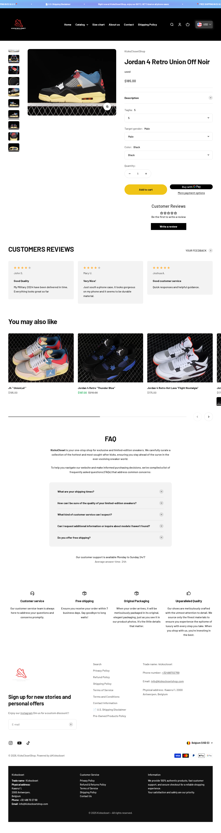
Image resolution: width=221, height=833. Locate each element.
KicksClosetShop (134, 51)
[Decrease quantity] (130, 174)
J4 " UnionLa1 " (17, 387)
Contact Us (86, 796)
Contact (129, 24)
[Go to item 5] (13, 92)
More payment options (191, 192)
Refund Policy (101, 677)
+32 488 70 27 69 (28, 799)
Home (67, 24)
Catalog (80, 24)
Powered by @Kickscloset (51, 755)
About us (114, 24)
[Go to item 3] (13, 70)
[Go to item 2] (13, 59)
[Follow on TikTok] (28, 743)
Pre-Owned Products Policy (109, 716)
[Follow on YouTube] (19, 743)
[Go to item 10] (13, 148)
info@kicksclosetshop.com (167, 681)
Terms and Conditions (106, 696)
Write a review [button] (168, 226)
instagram (26, 713)
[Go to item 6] (13, 103)
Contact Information (105, 703)
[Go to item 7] (13, 114)
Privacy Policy (101, 670)
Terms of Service (103, 690)
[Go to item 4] (13, 81)
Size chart (98, 24)
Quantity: (130, 165)
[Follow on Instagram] (10, 743)
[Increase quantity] (146, 174)
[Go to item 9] (13, 137)
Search (97, 664)
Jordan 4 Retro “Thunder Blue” (96, 387)
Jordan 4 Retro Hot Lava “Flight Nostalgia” (172, 387)
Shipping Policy (147, 24)
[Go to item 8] (13, 126)
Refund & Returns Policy (93, 784)
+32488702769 (170, 672)
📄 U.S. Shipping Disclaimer (43, 4)
